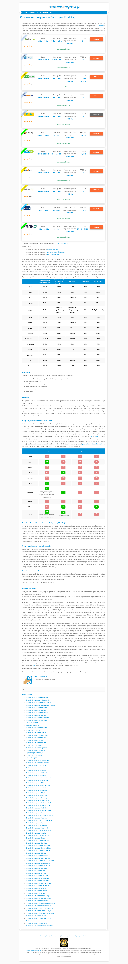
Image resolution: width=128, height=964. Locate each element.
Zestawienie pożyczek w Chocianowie (38, 700)
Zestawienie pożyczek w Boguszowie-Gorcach (40, 705)
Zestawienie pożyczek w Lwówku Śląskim (39, 883)
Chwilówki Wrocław (32, 722)
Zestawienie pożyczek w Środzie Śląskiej (38, 810)
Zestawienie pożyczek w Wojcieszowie (38, 785)
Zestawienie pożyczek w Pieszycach (37, 855)
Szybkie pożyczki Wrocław (34, 755)
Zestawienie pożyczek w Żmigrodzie (37, 768)
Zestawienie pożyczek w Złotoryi (36, 732)
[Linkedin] (23, 689)
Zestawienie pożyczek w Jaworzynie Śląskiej (40, 913)
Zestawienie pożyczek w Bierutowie (37, 712)
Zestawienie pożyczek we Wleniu (36, 788)
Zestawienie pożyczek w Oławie (36, 740)
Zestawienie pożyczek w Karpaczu (36, 750)
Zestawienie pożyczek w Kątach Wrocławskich (40, 903)
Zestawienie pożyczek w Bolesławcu (37, 763)
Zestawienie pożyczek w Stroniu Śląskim (38, 830)
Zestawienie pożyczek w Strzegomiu (37, 828)
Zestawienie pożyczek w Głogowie (36, 737)
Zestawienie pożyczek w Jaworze (36, 916)
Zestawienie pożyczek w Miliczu (36, 873)
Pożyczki (24, 12)
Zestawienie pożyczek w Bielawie (36, 727)
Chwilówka (31, 12)
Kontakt (63, 936)
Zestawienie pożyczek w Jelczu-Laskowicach (40, 908)
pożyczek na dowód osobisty (56, 252)
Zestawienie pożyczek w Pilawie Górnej (38, 850)
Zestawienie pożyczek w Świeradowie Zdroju (40, 803)
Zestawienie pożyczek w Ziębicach (36, 775)
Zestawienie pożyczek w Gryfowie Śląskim (39, 918)
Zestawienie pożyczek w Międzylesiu (37, 878)
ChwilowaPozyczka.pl (64, 7)
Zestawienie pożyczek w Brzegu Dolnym (38, 702)
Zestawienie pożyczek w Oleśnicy (36, 720)
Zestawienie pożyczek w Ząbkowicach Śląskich (40, 778)
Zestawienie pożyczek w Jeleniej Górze (38, 760)
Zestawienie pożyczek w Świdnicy (36, 808)
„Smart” (96, 436)
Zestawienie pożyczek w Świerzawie (37, 800)
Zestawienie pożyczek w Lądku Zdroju (38, 896)
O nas (41, 936)
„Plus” (91, 436)
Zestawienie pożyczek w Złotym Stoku (37, 773)
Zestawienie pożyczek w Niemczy (36, 868)
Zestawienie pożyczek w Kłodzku (36, 743)
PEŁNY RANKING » (61, 243)
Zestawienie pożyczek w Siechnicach (37, 835)
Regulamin (46, 936)
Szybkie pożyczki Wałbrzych (34, 753)
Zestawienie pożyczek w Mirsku (35, 870)
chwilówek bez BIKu (53, 254)
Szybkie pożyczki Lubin (33, 730)
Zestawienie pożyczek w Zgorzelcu (37, 748)
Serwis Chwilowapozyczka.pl (33, 950)
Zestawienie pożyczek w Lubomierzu (37, 885)
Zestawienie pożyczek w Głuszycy (36, 923)
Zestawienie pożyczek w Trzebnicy (36, 765)
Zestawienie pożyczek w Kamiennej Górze (39, 906)
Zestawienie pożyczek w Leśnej (36, 893)
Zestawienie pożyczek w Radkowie (37, 838)
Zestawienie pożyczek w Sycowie (36, 823)
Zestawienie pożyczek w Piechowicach (38, 858)
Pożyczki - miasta (70, 936)
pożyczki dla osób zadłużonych (92, 444)
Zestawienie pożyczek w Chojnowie (37, 697)
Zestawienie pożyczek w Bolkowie (36, 707)
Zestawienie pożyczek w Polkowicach (37, 735)
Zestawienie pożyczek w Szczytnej (36, 818)
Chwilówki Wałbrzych (32, 725)
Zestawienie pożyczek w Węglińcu (36, 793)
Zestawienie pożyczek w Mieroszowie (37, 880)
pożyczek (101, 25)
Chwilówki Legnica (32, 758)
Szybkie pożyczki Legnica (34, 745)
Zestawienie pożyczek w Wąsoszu (36, 795)
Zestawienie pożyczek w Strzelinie (36, 825)
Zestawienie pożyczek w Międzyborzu (37, 875)
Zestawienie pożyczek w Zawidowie (37, 780)
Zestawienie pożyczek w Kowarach (37, 900)
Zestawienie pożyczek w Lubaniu (36, 888)
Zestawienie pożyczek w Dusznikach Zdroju (39, 926)
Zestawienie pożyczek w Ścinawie (36, 813)
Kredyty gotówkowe (42, 12)
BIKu (34, 665)
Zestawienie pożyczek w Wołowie (36, 783)
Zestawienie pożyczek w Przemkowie (37, 840)
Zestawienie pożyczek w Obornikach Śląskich (40, 860)
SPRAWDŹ (96, 39)
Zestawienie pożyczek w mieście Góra (38, 921)
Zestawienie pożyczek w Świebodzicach (38, 805)
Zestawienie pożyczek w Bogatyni (36, 710)
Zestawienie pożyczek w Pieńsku (36, 853)
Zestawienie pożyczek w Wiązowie (36, 790)
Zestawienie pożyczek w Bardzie (36, 715)
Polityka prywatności (55, 936)
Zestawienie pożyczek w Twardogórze (37, 798)
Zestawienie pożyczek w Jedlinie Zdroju (38, 910)
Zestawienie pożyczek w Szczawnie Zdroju (39, 820)
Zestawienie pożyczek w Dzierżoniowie (38, 717)
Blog (51, 12)
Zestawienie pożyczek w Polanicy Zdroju (38, 848)
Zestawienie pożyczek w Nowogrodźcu (38, 863)
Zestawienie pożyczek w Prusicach (37, 843)
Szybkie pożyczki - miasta (81, 936)
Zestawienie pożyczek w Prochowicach (38, 845)
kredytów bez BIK (52, 249)
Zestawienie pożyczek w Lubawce (36, 890)
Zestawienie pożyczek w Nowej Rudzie (38, 865)
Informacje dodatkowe (63, 49)
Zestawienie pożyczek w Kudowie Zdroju (38, 898)
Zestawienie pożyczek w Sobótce (36, 833)
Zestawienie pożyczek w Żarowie (36, 770)
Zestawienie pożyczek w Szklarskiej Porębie (39, 815)
